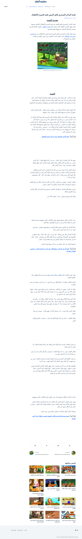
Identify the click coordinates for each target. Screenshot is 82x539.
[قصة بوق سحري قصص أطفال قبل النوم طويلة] (52, 515)
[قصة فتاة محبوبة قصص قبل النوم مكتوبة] (68, 515)
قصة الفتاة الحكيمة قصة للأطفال (37, 475)
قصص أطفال (46, 27)
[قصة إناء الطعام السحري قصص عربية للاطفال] (52, 501)
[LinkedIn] (35, 445)
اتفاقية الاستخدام (13, 530)
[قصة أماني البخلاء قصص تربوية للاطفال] (52, 483)
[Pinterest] (46, 445)
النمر (51, 275)
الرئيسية (53, 6)
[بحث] (26, 6)
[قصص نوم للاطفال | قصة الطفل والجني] (52, 469)
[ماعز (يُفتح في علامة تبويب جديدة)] (53, 98)
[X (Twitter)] (5, 6)
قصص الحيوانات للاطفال (33, 6)
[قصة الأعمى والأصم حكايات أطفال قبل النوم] (68, 483)
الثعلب (59, 275)
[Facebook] (6, 6)
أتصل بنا (25, 530)
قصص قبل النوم (40, 6)
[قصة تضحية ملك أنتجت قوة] (68, 469)
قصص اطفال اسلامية (47, 6)
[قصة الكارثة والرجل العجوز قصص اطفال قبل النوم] (36, 515)
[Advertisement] (52, 81)
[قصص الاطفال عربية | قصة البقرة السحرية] (36, 501)
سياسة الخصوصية (20, 530)
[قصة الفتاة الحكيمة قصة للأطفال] (36, 469)
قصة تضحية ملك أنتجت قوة (70, 475)
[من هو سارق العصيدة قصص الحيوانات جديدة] (36, 485)
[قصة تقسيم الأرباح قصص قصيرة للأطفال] (68, 501)
